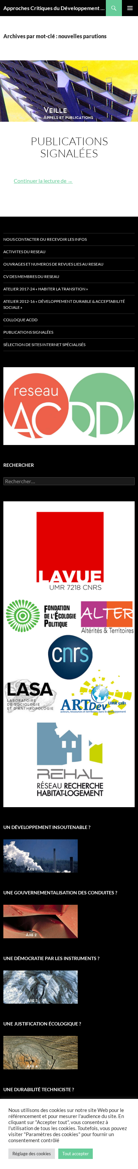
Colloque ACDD (20, 319)
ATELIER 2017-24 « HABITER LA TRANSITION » (45, 288)
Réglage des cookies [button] (31, 1153)
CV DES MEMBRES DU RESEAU (31, 276)
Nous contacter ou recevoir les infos (45, 239)
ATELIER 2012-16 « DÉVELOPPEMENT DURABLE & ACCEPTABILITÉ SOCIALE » (64, 304)
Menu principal (130, 8)
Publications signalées (69, 147)
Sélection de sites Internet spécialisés (44, 344)
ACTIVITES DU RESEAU (24, 251)
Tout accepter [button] (75, 1153)
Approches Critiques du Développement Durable (54, 8)
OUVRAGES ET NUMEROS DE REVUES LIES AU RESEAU (53, 264)
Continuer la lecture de (43, 180)
